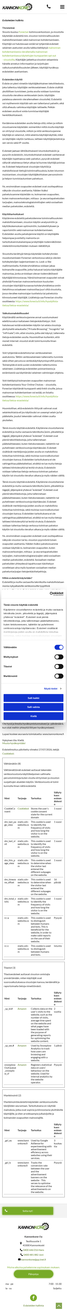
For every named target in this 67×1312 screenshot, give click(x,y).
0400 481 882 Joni (33, 1254)
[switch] (59, 656)
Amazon (22, 1008)
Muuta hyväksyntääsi (13, 743)
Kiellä (34, 716)
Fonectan (24, 31)
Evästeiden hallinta (33, 1305)
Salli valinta (33, 707)
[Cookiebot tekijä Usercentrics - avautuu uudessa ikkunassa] (49, 594)
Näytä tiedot (50, 688)
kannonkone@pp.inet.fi (33, 1259)
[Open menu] (62, 6)
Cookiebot (8, 753)
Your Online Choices (32, 384)
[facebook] (33, 1298)
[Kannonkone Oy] (49, 8)
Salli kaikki (33, 698)
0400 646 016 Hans (33, 1249)
